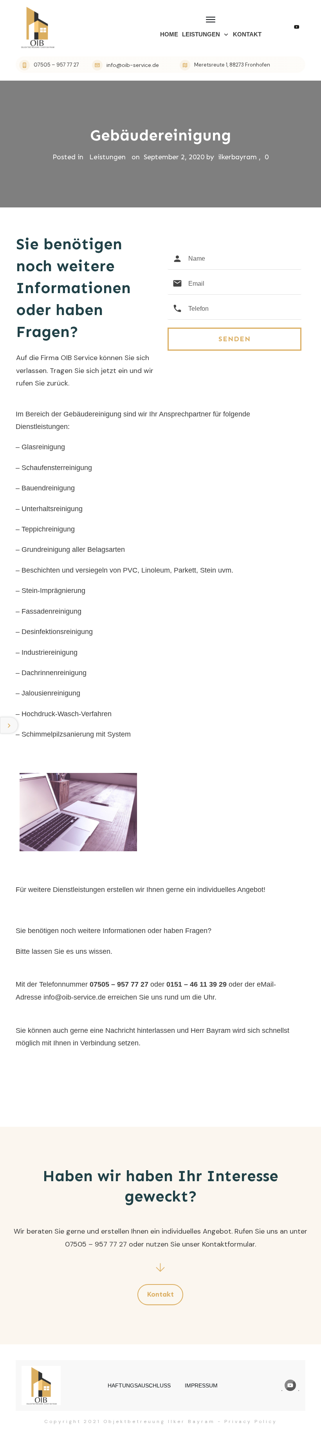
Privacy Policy (250, 1421)
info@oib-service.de (74, 997)
